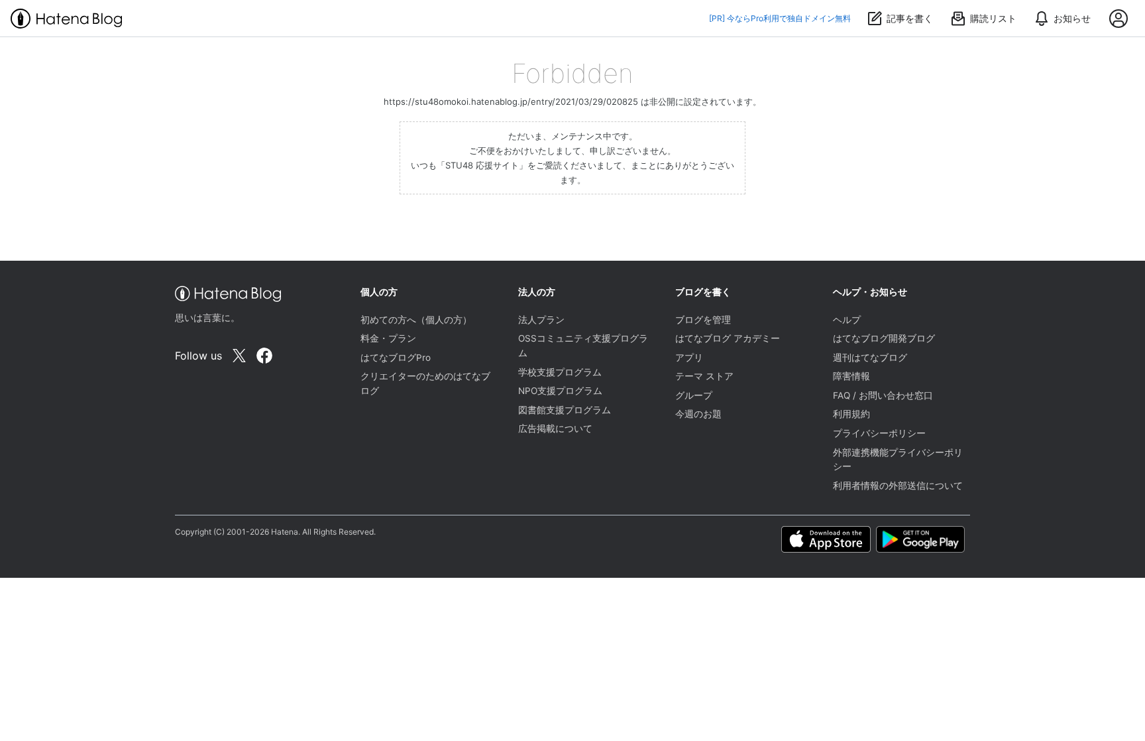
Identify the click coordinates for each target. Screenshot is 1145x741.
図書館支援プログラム (564, 410)
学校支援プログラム (560, 372)
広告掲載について (555, 428)
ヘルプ (847, 319)
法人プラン (541, 319)
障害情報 (851, 376)
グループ (693, 395)
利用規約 (851, 414)
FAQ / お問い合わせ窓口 (883, 395)
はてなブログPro (395, 357)
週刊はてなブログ (870, 357)
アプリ (689, 357)
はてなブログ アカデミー (727, 338)
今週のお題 (698, 414)
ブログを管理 (703, 319)
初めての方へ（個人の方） (416, 319)
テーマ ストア (704, 376)
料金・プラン (388, 338)
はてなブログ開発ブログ (884, 338)
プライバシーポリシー (879, 433)
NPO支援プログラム (560, 390)
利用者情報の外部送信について (898, 485)
